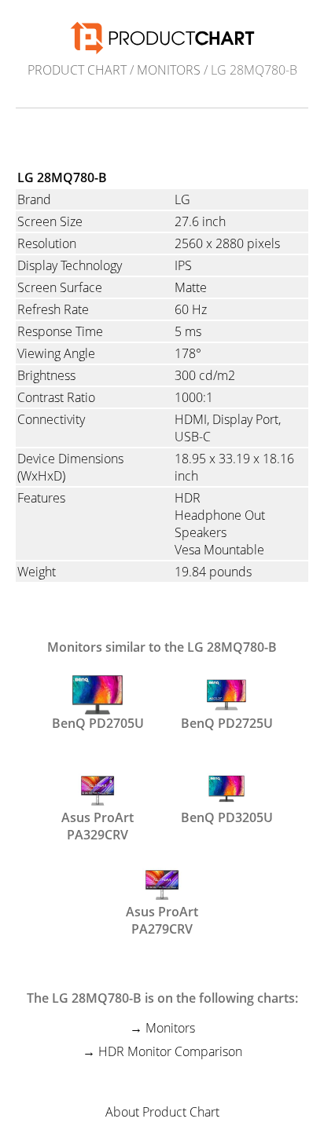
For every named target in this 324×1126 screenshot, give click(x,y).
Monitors (169, 70)
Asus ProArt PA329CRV (97, 824)
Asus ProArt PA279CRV (162, 918)
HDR (188, 497)
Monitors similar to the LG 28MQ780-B (162, 647)
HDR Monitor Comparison (170, 1051)
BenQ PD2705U (98, 723)
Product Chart (77, 70)
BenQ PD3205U (227, 817)
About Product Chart (162, 1112)
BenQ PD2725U (227, 723)
